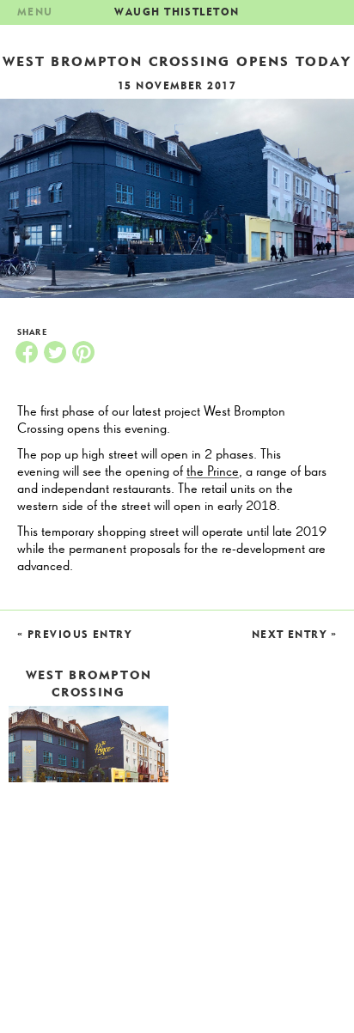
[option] (177, 198)
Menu (35, 11)
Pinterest (83, 352)
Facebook (26, 352)
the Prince (212, 472)
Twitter (55, 352)
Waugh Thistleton (176, 11)
